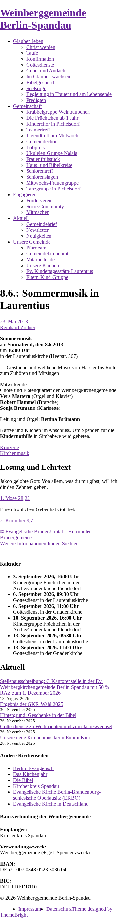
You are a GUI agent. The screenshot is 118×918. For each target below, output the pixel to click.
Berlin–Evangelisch (33, 768)
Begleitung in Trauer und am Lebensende (69, 94)
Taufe (32, 53)
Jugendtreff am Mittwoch (52, 135)
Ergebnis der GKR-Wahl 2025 (31, 704)
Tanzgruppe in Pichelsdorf (53, 188)
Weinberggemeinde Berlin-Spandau (43, 19)
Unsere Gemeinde (31, 242)
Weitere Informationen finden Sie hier (39, 543)
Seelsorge (36, 88)
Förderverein (39, 200)
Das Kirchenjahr (30, 774)
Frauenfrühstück (43, 159)
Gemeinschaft (27, 106)
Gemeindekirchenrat (47, 253)
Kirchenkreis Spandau (36, 786)
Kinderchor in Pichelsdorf (53, 124)
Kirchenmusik (14, 453)
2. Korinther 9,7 (16, 520)
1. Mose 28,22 (15, 498)
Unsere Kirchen (42, 265)
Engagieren (25, 194)
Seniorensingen (42, 177)
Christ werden (40, 47)
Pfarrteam (36, 247)
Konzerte (9, 447)
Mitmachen (37, 212)
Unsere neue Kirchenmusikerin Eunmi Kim (45, 737)
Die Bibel (23, 780)
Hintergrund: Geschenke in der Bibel (38, 715)
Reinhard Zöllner (17, 327)
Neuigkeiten (38, 236)
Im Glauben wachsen (48, 76)
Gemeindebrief (41, 224)
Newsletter (37, 230)
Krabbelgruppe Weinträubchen (58, 112)
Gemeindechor (41, 141)
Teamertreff (38, 129)
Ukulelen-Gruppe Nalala (51, 153)
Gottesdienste (40, 65)
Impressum (29, 909)
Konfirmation (40, 59)
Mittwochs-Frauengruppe (52, 183)
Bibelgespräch (41, 82)
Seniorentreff (39, 171)
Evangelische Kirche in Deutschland (50, 804)
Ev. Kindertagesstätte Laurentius (59, 271)
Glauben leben (28, 41)
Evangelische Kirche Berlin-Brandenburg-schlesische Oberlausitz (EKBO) (57, 795)
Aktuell (21, 218)
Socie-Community (45, 206)
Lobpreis (35, 147)
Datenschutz (59, 909)
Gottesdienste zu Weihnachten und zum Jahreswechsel (56, 726)
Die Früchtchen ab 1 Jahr (52, 118)
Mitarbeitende (40, 259)
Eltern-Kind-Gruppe (47, 277)
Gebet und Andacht (46, 70)
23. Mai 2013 (14, 321)
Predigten (36, 100)
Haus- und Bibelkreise (49, 165)
